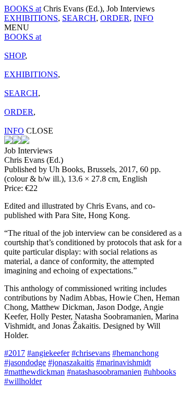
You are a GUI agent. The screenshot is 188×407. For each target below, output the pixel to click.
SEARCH (79, 18)
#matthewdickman (34, 371)
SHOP (14, 55)
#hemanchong (135, 353)
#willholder (23, 381)
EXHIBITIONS (31, 18)
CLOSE (39, 130)
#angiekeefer (48, 353)
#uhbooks (160, 371)
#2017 (14, 353)
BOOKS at (22, 8)
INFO (144, 18)
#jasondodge (25, 362)
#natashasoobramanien (104, 371)
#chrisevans (91, 353)
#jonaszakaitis (71, 362)
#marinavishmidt (123, 362)
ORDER (115, 18)
